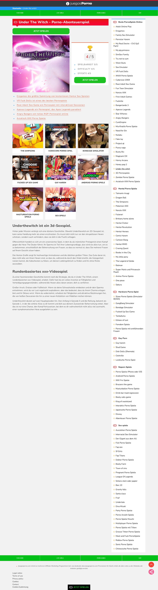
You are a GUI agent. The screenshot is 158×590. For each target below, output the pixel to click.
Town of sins (121, 468)
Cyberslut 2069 (123, 80)
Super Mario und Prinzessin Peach (126, 270)
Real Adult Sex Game (125, 84)
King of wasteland (124, 401)
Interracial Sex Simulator (127, 434)
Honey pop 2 (121, 164)
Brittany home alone (125, 218)
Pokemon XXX (122, 206)
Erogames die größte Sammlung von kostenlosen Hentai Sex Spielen (53, 96)
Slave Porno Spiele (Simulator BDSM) (127, 297)
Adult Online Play (123, 26)
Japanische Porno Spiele (126, 409)
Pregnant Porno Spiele (126, 472)
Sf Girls (119, 451)
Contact (15, 584)
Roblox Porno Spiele (125, 540)
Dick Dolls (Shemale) (125, 351)
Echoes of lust (122, 320)
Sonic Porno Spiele (124, 544)
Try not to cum (122, 58)
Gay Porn (122, 338)
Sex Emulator (122, 67)
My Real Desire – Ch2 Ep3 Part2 (126, 44)
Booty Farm (121, 464)
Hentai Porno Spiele (127, 188)
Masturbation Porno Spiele (127, 388)
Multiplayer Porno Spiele (127, 523)
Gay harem (120, 343)
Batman (119, 265)
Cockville (120, 355)
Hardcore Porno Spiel (128, 292)
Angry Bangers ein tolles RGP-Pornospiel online (42, 114)
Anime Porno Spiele (125, 276)
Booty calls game (123, 397)
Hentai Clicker (122, 223)
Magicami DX (121, 156)
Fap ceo (119, 447)
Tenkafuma (120, 316)
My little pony (122, 257)
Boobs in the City (123, 252)
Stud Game (121, 347)
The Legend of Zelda (125, 261)
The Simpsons (122, 201)
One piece (120, 280)
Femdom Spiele (123, 324)
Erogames (120, 31)
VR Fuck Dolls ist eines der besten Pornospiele (42, 100)
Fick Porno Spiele (123, 442)
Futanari (119, 214)
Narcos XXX (121, 92)
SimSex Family (122, 54)
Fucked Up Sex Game (125, 311)
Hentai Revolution (124, 227)
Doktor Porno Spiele (125, 459)
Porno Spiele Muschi (125, 519)
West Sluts (121, 63)
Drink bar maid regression (127, 393)
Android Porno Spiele (125, 376)
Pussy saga (121, 147)
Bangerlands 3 (122, 105)
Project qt (120, 143)
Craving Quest (122, 248)
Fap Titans (120, 455)
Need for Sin (121, 130)
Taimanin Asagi (122, 193)
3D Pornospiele (123, 173)
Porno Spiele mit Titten (126, 527)
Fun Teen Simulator (124, 88)
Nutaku (119, 135)
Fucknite (119, 101)
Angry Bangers (122, 118)
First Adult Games (124, 96)
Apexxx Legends (123, 109)
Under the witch (123, 168)
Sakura (119, 284)
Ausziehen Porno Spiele (126, 430)
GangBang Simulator (125, 303)
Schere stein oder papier (126, 481)
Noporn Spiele (125, 367)
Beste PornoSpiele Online (130, 22)
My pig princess (122, 50)
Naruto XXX (121, 210)
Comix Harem (122, 235)
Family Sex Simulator (125, 35)
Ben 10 (119, 485)
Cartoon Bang (122, 240)
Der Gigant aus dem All (126, 438)
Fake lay (119, 139)
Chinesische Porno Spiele (127, 548)
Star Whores (121, 113)
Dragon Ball (121, 197)
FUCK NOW (20, 13)
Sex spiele (123, 425)
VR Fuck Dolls (122, 71)
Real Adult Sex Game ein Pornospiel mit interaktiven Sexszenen (51, 105)
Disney (119, 414)
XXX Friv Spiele (122, 380)
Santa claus (121, 493)
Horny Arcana (122, 160)
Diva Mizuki (121, 506)
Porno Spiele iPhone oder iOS (129, 371)
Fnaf (117, 498)
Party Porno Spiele (124, 510)
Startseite (16, 8)
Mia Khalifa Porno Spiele (126, 126)
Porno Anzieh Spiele (125, 515)
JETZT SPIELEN (81, 587)
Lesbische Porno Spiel (125, 360)
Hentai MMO (121, 244)
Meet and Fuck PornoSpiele (128, 536)
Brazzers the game (124, 384)
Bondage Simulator (124, 307)
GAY (140, 13)
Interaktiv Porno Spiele (126, 405)
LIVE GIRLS (60, 13)
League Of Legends (124, 476)
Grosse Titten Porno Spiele (128, 531)
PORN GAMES (101, 13)
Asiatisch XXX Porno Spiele (128, 181)
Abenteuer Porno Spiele (126, 418)
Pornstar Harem (123, 39)
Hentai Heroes (122, 231)
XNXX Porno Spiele (124, 75)
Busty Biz (120, 151)
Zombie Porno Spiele (125, 177)
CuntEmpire (121, 122)
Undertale (120, 502)
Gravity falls (121, 489)
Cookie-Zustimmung (20, 587)
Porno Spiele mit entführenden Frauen (128, 329)
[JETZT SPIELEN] (40, 63)
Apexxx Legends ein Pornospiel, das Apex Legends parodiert (49, 109)
